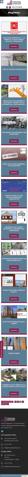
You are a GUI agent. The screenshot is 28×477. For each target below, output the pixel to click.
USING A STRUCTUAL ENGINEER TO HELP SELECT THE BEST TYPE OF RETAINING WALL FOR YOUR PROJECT (14, 102)
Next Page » (5, 404)
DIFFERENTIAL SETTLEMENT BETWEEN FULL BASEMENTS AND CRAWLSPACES (14, 228)
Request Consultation (1, 348)
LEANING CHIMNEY (14, 353)
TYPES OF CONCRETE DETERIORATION (14, 69)
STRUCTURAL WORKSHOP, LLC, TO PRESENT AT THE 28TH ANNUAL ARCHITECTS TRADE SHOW (14, 39)
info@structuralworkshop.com (12, 448)
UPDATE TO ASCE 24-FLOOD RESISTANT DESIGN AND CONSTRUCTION (14, 197)
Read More (14, 46)
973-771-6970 (17, 7)
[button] (1, 1)
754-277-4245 (8, 463)
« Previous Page (6, 401)
